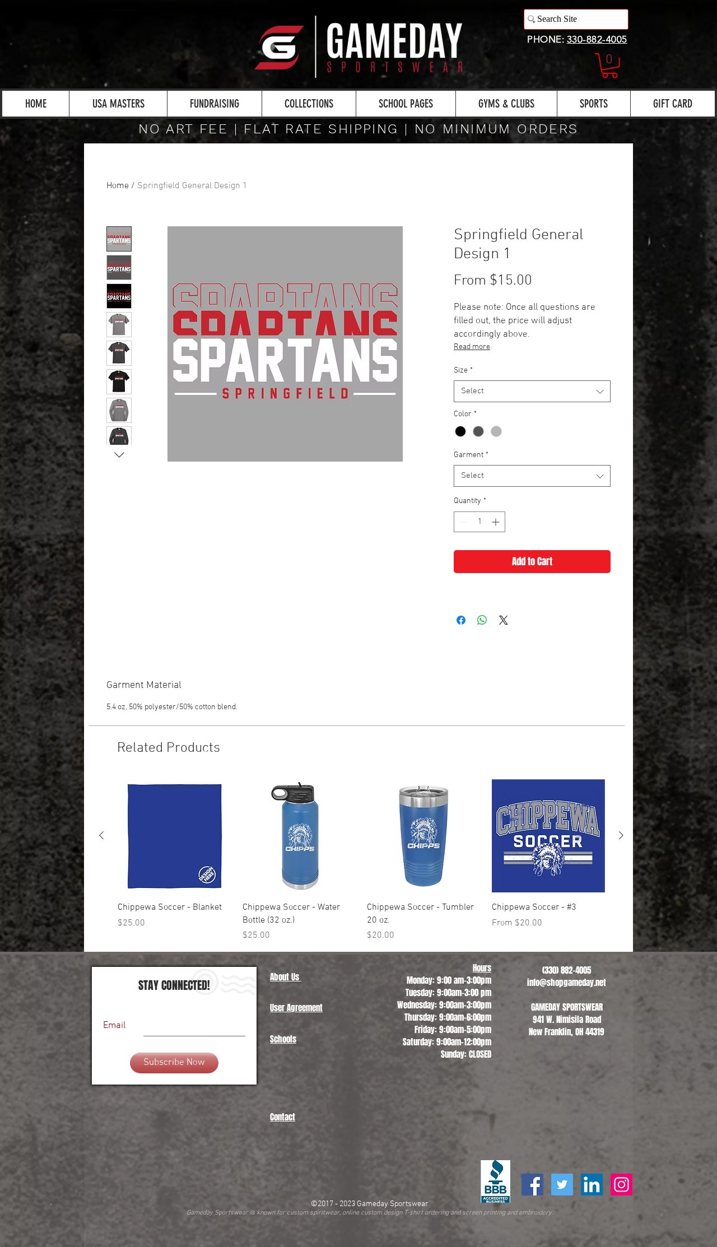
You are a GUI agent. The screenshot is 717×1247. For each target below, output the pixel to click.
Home (117, 186)
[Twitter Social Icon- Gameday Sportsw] (562, 1184)
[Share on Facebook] (461, 620)
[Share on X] (503, 620)
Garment (471, 455)
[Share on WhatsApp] (482, 620)
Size (463, 370)
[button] (610, 65)
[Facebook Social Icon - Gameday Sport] (532, 1184)
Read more (472, 347)
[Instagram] (621, 1184)
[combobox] (532, 391)
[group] (361, 861)
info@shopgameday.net (566, 982)
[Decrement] (462, 522)
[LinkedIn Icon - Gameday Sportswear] (592, 1184)
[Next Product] (621, 835)
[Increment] (497, 522)
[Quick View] (174, 836)
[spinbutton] (479, 522)
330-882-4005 (597, 39)
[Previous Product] (101, 835)
